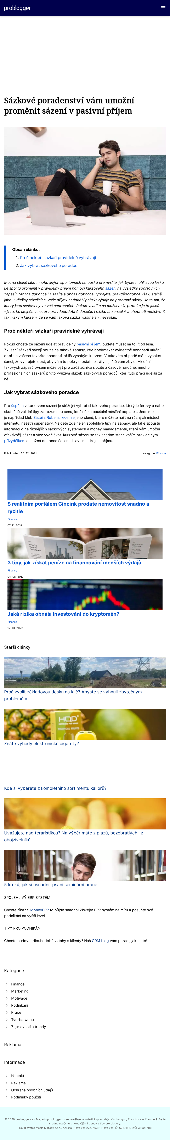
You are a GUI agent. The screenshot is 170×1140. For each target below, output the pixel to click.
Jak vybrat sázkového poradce (48, 265)
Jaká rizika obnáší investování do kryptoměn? (63, 614)
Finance (161, 453)
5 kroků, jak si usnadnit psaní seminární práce (50, 884)
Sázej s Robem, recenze (54, 417)
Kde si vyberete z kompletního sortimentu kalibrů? (55, 788)
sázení (110, 288)
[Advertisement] (85, 47)
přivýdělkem (14, 441)
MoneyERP (39, 910)
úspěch (17, 405)
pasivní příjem (88, 344)
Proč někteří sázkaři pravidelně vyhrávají (58, 257)
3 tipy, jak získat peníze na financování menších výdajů (74, 563)
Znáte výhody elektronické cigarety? (41, 743)
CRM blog (100, 941)
